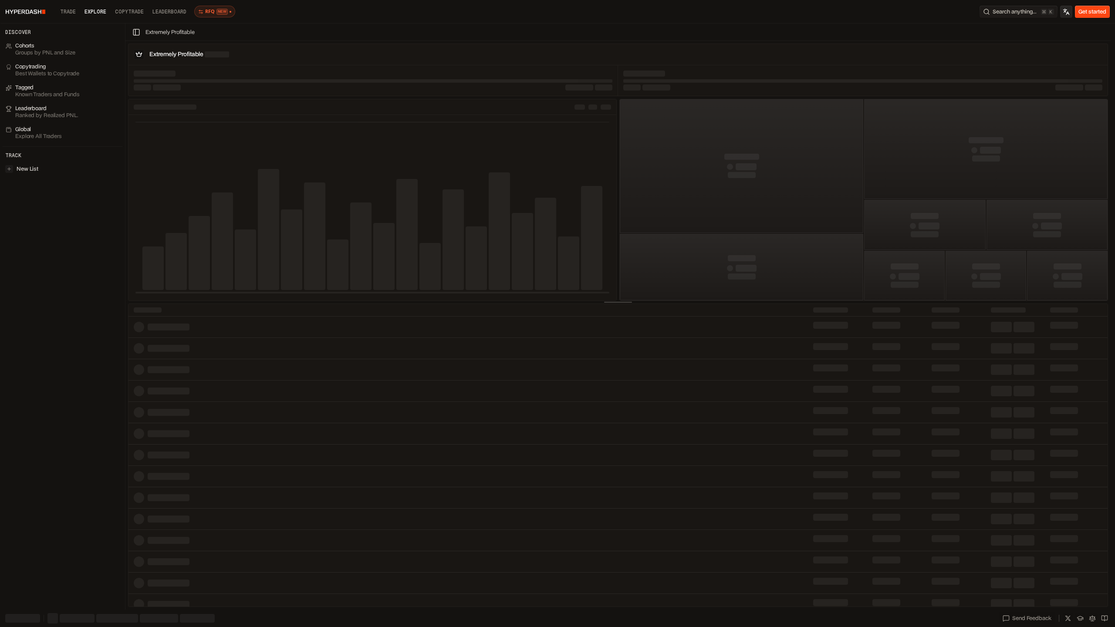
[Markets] (1092, 618)
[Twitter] (1068, 618)
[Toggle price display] (56, 618)
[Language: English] (1066, 12)
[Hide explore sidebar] (136, 32)
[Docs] (1104, 618)
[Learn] (1080, 618)
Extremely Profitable (170, 32)
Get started (1092, 11)
